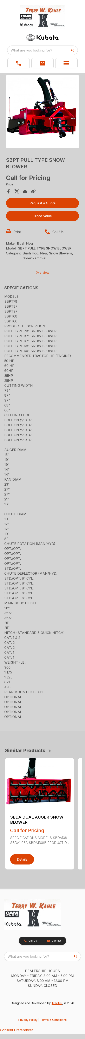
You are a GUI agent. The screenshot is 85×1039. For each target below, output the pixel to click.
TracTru (57, 1003)
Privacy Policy (28, 1019)
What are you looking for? (31, 50)
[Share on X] (16, 191)
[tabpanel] (42, 112)
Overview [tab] (42, 272)
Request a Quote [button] (42, 203)
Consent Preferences (16, 1030)
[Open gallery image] (42, 111)
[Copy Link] (33, 191)
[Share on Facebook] (8, 191)
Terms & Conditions (53, 1019)
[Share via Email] (24, 191)
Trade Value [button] (42, 216)
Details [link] (22, 859)
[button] (18, 63)
